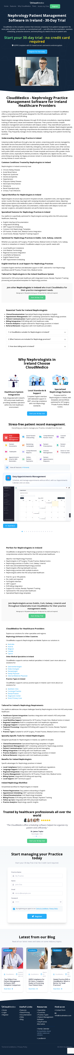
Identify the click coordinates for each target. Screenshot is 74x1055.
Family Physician (13, 673)
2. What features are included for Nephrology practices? (29, 339)
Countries (41, 1012)
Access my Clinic (43, 6)
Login (4, 1012)
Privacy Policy (53, 908)
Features (13, 6)
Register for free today (37, 52)
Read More (11, 526)
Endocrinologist (13, 669)
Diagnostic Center (14, 696)
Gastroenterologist (15, 667)
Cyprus (10, 653)
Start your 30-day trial (37, 413)
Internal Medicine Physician (17, 676)
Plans (34, 6)
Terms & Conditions (42, 908)
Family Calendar (43, 1029)
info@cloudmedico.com (63, 1015)
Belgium (11, 649)
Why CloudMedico (24, 6)
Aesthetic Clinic (13, 689)
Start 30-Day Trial (37, 297)
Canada (10, 651)
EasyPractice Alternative (42, 1023)
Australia (11, 644)
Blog (22, 1019)
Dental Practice (13, 693)
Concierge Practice (14, 691)
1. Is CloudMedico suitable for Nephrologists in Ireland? (28, 332)
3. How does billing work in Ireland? (21, 346)
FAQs (22, 1017)
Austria (10, 646)
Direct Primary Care (15, 698)
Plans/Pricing (25, 1012)
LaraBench (41, 1038)
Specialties (41, 1010)
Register (55, 6)
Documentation (25, 1015)
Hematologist (13, 671)
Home (6, 6)
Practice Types (42, 1015)
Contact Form (60, 1010)
